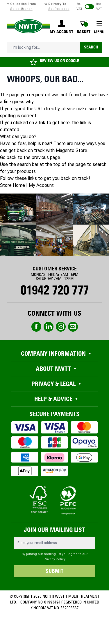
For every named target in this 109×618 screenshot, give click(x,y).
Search (91, 47)
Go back (8, 157)
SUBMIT (54, 571)
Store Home (12, 185)
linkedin (48, 327)
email (73, 327)
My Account (41, 185)
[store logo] (28, 26)
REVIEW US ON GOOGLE (59, 60)
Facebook (36, 327)
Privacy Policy (54, 559)
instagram (61, 327)
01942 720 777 (54, 290)
